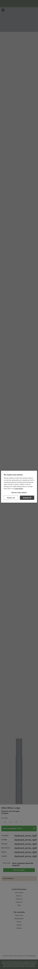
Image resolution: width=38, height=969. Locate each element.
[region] (19, 487)
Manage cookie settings (19, 492)
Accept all (27, 498)
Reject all (11, 498)
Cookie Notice (18, 488)
